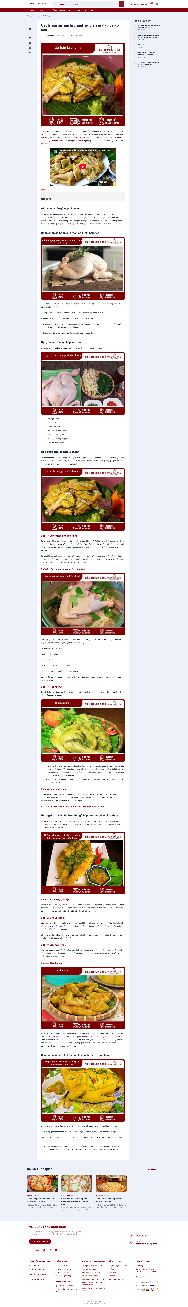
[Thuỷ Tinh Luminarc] (152, 1285)
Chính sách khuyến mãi (63, 1269)
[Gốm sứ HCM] (143, 1285)
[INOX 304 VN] (143, 1290)
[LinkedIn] (30, 48)
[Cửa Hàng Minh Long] (157, 1282)
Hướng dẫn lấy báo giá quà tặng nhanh (93, 1289)
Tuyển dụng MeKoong (117, 1279)
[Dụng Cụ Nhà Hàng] (148, 1290)
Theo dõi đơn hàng (89, 1269)
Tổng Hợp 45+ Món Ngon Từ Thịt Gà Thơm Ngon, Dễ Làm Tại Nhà (77, 806)
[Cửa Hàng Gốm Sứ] (157, 1285)
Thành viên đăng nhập (37, 1269)
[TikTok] (44, 1250)
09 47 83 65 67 (140, 5)
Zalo (37, 1250)
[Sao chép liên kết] (30, 52)
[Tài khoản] (157, 4)
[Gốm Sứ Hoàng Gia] (138, 1282)
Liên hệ (77, 10)
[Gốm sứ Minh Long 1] (138, 1285)
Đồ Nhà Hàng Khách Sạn (61, 10)
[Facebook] (30, 29)
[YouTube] (56, 1250)
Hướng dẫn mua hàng (90, 1276)
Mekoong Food (48, 16)
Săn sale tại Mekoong (36, 1279)
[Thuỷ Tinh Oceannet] (152, 1282)
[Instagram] (50, 1250)
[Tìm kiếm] (121, 4)
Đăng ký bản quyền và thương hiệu (66, 1290)
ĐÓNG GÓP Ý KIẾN (38, 1241)
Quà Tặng (43, 10)
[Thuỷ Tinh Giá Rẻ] (148, 1285)
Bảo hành (112, 1276)
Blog (38, 16)
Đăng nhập (89, 10)
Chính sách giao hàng (63, 1276)
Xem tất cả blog (152, 1169)
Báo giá (33, 10)
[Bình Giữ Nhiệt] (148, 1282)
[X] (30, 43)
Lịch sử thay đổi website (64, 1286)
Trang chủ (30, 16)
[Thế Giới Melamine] (143, 1282)
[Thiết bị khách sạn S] (152, 1290)
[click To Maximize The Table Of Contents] (43, 190)
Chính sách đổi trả (61, 1266)
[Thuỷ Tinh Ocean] (138, 1290)
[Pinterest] (30, 33)
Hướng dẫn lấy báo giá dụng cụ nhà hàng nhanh (93, 1284)
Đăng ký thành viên (36, 1266)
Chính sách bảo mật (62, 1272)
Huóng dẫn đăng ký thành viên (93, 1279)
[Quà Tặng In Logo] (157, 1290)
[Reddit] (30, 38)
